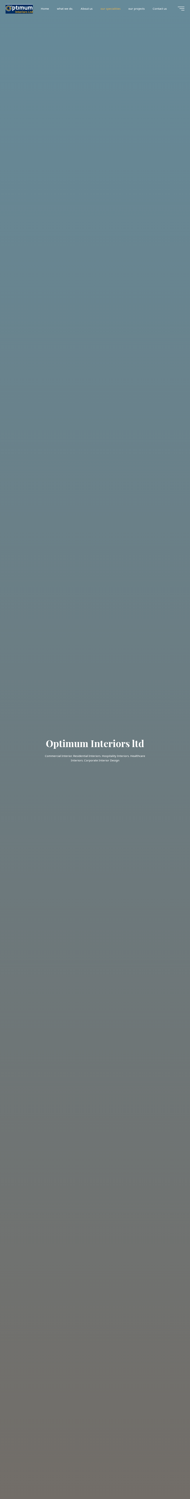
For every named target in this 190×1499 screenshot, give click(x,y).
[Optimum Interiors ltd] (19, 8)
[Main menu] (181, 8)
